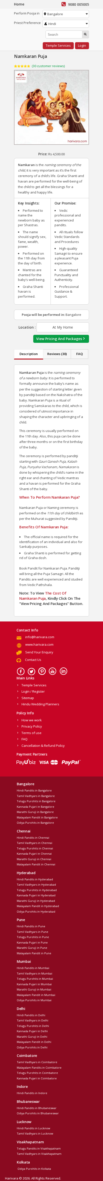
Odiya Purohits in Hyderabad (36, 911)
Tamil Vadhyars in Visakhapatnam (39, 1154)
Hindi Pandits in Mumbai (33, 968)
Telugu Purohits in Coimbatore (37, 1073)
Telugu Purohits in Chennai (35, 848)
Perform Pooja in (27, 13)
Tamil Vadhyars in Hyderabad (36, 884)
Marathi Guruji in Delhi (32, 1036)
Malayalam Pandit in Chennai (36, 864)
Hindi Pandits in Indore (32, 1093)
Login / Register (33, 691)
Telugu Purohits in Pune (33, 937)
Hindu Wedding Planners (40, 704)
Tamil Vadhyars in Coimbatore (37, 1062)
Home (19, 4)
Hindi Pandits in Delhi (31, 1015)
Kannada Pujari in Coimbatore (37, 1078)
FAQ (79, 354)
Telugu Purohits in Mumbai (35, 979)
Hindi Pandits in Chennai (33, 837)
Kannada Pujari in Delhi (32, 1031)
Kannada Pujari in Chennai (34, 853)
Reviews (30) (57, 354)
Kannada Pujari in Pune (32, 942)
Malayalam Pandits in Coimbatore (39, 1067)
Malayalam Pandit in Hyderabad (38, 906)
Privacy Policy (32, 726)
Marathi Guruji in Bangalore (35, 812)
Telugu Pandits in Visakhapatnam (39, 1148)
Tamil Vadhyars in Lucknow (35, 1133)
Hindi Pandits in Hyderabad (35, 879)
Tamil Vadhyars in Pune (32, 932)
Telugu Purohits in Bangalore (36, 801)
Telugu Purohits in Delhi (33, 1026)
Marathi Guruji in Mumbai (34, 989)
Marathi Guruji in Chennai (34, 859)
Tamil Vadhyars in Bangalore (36, 796)
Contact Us (33, 659)
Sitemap (28, 698)
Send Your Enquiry (39, 652)
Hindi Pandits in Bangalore (34, 790)
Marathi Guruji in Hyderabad (36, 901)
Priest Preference (27, 22)
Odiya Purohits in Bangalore (35, 822)
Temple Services (58, 45)
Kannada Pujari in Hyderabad (36, 895)
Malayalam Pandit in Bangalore (37, 817)
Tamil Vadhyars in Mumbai (34, 973)
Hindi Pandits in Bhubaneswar (36, 1108)
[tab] (28, 354)
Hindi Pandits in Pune (31, 926)
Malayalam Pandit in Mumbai (36, 995)
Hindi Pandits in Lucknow (33, 1128)
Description (29, 354)
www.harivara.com (39, 644)
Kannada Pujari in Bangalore (35, 806)
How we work (32, 720)
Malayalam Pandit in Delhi (34, 1042)
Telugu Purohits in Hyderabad (37, 890)
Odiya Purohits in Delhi (32, 1047)
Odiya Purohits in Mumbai (34, 1000)
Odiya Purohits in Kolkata (34, 1169)
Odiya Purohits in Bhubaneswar (38, 1113)
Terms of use (32, 733)
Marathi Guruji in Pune (32, 948)
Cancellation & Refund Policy (43, 745)
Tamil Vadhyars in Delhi (32, 1020)
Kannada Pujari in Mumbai (34, 984)
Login (82, 45)
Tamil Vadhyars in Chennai (34, 843)
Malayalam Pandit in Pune (34, 953)
